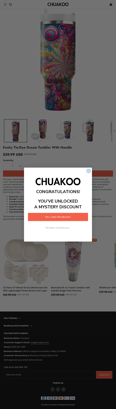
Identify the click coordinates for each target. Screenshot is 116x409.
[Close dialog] (88, 171)
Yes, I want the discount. (58, 217)
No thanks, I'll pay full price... (58, 228)
